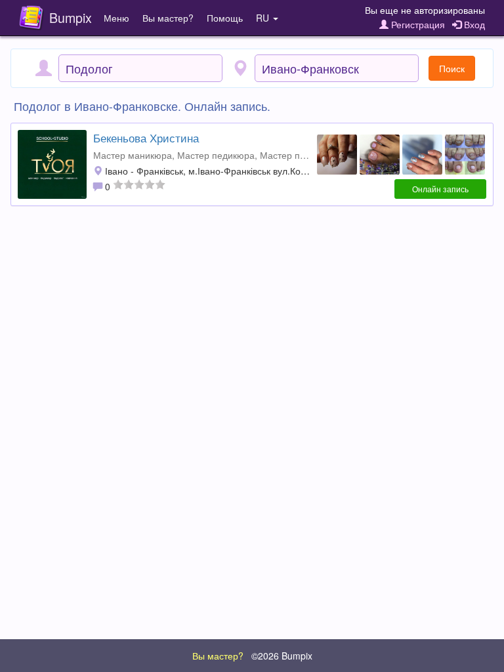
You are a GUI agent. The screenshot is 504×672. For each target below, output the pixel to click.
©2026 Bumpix (281, 655)
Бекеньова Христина (146, 138)
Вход (473, 24)
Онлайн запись (440, 188)
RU (264, 17)
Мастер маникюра (132, 154)
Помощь (225, 17)
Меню (116, 17)
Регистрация (416, 24)
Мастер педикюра (216, 154)
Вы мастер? (168, 17)
